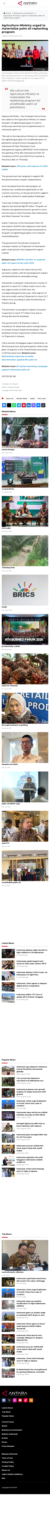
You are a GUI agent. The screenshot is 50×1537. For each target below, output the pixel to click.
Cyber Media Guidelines (12, 1474)
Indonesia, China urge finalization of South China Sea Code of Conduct (31, 1103)
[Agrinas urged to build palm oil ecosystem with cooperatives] (25, 472)
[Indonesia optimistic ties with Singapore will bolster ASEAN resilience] (8, 1161)
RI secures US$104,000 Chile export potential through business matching (23, 723)
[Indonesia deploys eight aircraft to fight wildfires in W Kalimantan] (8, 953)
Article (5, 1438)
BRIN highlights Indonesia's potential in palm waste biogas (23, 448)
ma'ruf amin (22, 398)
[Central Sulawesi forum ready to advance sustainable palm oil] (25, 865)
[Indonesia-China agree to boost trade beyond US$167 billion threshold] (8, 1327)
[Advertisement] (25, 914)
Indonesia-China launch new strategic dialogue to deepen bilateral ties (30, 1337)
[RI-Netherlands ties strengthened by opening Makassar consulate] (8, 1373)
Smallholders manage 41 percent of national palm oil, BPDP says (22, 802)
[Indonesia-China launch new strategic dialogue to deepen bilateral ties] (8, 1339)
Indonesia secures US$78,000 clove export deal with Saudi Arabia (30, 1148)
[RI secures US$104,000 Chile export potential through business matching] (25, 708)
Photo (4, 1442)
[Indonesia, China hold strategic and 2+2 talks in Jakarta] (8, 1172)
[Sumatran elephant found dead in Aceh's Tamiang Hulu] (25, 551)
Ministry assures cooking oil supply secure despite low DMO (22, 763)
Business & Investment (24, 13)
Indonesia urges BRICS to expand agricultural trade (23, 605)
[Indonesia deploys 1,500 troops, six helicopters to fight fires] (8, 976)
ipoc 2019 (42, 398)
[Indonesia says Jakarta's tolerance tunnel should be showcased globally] (8, 1070)
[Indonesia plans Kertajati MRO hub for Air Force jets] (8, 1138)
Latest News (8, 943)
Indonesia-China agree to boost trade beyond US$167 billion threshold (31, 1326)
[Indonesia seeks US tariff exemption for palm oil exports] (25, 826)
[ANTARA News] (27, 3)
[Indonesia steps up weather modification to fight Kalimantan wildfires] (8, 1304)
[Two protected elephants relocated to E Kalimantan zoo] (8, 1081)
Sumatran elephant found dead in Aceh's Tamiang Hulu (21, 566)
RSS (3, 1478)
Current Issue (8, 1422)
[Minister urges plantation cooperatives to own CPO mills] (25, 511)
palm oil (10, 398)
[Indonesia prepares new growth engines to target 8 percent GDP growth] (8, 1093)
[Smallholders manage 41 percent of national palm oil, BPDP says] (25, 787)
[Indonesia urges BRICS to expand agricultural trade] (25, 590)
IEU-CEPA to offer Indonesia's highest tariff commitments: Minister (22, 1271)
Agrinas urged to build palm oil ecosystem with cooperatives (24, 487)
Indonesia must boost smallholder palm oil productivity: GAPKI (22, 645)
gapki (32, 398)
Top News (7, 1234)
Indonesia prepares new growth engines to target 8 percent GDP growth (31, 1091)
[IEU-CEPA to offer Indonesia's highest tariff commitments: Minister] (25, 1255)
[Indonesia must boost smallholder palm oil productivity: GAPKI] (25, 629)
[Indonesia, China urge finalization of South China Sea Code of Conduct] (8, 1104)
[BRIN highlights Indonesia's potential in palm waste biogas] (25, 432)
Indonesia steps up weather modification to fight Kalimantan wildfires (31, 1303)
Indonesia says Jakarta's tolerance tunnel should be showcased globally (32, 1069)
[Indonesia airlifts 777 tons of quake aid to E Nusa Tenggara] (8, 998)
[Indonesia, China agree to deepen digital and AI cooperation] (8, 987)
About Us (6, 1470)
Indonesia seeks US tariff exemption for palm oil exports (24, 841)
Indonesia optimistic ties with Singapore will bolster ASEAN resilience (30, 1159)
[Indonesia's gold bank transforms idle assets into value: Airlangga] (8, 1282)
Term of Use (7, 1458)
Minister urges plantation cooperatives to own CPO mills (23, 527)
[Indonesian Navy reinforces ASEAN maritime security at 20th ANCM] (8, 1116)
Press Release (8, 1446)
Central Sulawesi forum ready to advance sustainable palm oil (21, 881)
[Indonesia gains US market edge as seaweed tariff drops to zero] (8, 1316)
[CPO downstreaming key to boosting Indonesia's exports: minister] (25, 669)
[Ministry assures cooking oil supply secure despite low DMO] (25, 747)
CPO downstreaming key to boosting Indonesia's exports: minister (25, 684)
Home (8, 13)
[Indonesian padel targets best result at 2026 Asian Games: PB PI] (8, 965)
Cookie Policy (8, 1466)
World (4, 1426)
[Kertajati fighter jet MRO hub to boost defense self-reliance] (8, 1127)
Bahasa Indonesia (9, 1454)
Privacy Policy (8, 1462)
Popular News (8, 1060)
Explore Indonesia (10, 1434)
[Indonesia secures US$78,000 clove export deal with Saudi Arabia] (8, 1149)
